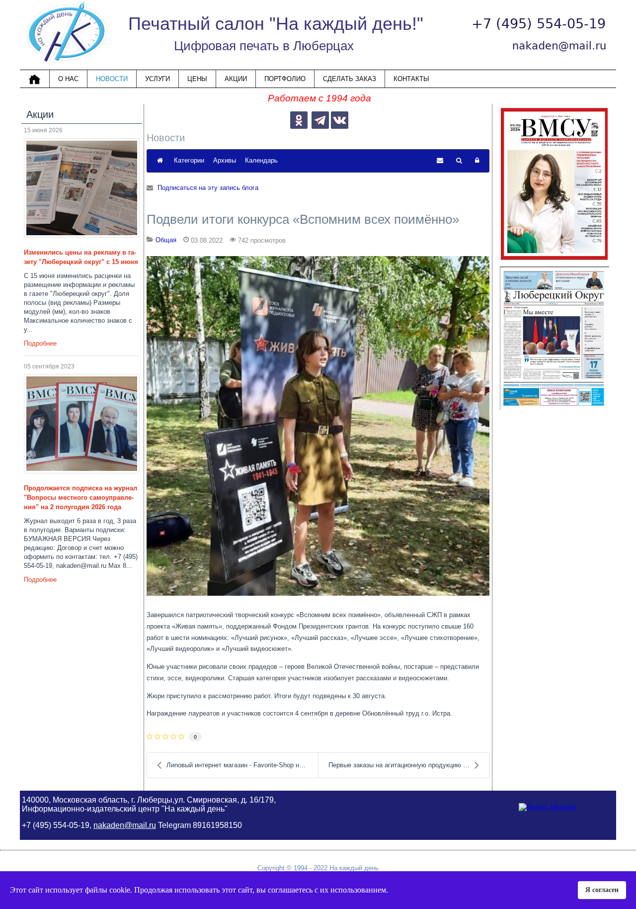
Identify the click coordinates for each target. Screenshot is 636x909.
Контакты (411, 79)
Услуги (157, 79)
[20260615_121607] (82, 188)
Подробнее (40, 343)
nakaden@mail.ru (124, 825)
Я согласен (602, 890)
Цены (197, 79)
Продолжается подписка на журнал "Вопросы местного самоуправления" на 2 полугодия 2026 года (80, 497)
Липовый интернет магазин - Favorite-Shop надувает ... (242, 765)
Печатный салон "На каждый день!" (275, 23)
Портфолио (285, 79)
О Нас (68, 79)
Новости (112, 79)
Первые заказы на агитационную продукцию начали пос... (408, 765)
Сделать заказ (349, 79)
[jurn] (82, 423)
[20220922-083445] (318, 426)
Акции (236, 79)
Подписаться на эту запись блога (208, 187)
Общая (166, 240)
